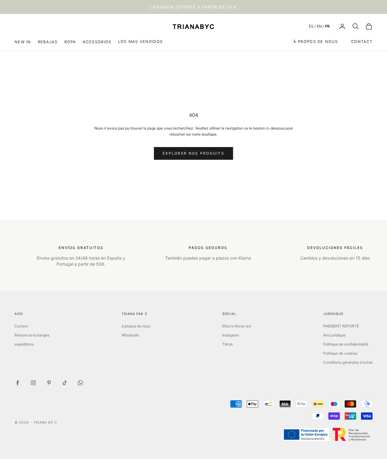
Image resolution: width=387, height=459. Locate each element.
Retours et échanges (32, 335)
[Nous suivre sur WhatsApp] (80, 383)
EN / (320, 26)
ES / (312, 26)
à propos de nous (315, 41)
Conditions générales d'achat (347, 362)
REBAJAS (48, 41)
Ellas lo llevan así (236, 326)
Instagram (230, 335)
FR (327, 26)
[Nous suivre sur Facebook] (18, 383)
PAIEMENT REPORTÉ (341, 326)
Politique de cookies (340, 353)
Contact (361, 41)
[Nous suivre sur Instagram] (33, 383)
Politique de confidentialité (345, 344)
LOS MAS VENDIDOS (140, 41)
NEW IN (23, 41)
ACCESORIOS (97, 41)
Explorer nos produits (193, 153)
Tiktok (227, 344)
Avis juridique (334, 335)
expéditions (24, 344)
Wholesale (130, 335)
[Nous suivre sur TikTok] (65, 383)
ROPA (70, 41)
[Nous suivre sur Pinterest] (49, 383)
